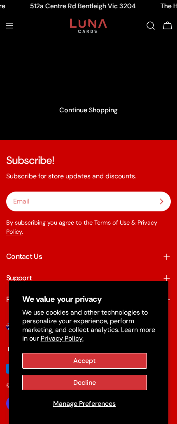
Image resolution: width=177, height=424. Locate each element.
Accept (84, 360)
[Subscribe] (161, 201)
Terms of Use (112, 222)
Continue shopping (88, 110)
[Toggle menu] (9, 25)
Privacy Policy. (62, 338)
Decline (84, 382)
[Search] (150, 25)
